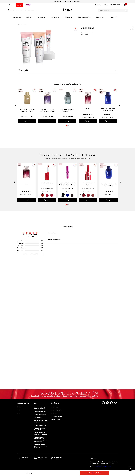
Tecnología (24, 24)
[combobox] (113, 10)
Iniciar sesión (116, 4)
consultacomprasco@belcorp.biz (102, 466)
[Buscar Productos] (125, 10)
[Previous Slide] (15, 106)
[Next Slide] (119, 106)
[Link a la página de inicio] (19, 24)
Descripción (24, 70)
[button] (66, 125)
